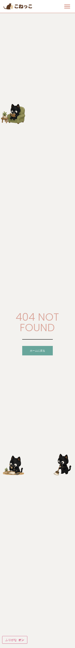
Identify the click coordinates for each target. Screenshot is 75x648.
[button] (67, 6)
